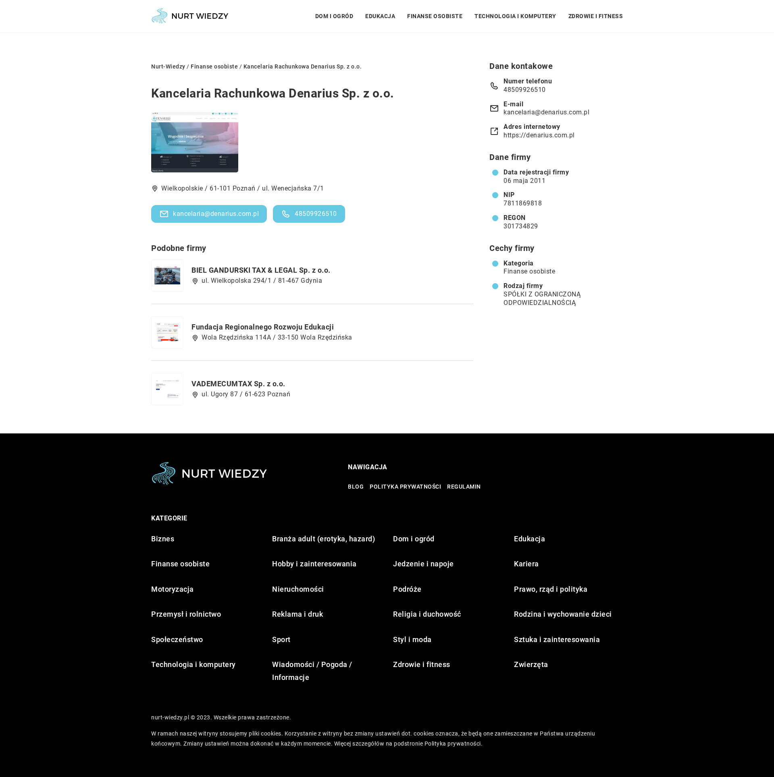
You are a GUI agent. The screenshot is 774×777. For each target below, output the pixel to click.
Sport (281, 639)
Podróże (407, 589)
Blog (356, 486)
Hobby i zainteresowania (314, 563)
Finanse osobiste (434, 16)
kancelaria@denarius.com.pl (216, 214)
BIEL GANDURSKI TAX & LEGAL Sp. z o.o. (261, 270)
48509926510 (316, 214)
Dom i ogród (334, 16)
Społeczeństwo (177, 639)
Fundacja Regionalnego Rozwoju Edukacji (262, 327)
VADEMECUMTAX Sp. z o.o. (238, 383)
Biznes (162, 539)
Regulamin (464, 486)
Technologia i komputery (515, 16)
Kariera (526, 563)
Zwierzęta (531, 664)
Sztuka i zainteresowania (557, 639)
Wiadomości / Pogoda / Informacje (312, 671)
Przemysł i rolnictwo (186, 614)
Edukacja (380, 16)
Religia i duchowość (427, 614)
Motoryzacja (172, 589)
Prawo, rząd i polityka (550, 589)
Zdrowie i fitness (595, 16)
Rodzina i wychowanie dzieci (563, 614)
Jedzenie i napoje (423, 563)
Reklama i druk (297, 614)
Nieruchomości (298, 589)
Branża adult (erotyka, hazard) (323, 539)
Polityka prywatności (405, 486)
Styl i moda (412, 639)
